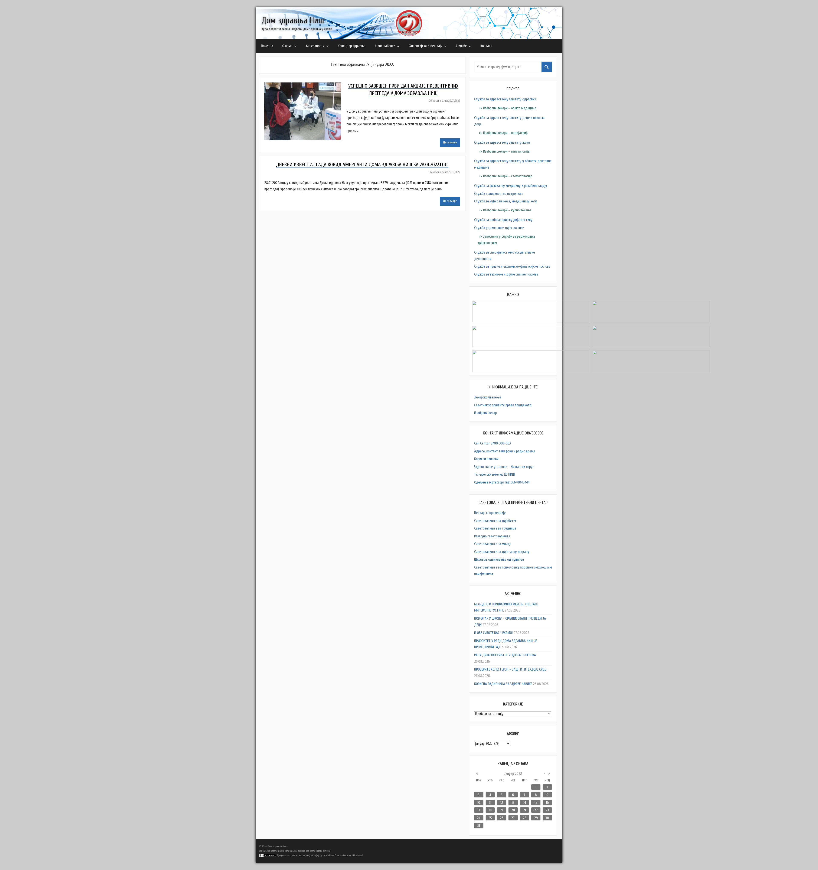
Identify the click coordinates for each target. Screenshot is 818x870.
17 (478, 810)
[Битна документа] (530, 304)
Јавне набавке (384, 46)
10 (478, 803)
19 (501, 810)
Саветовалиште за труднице (495, 528)
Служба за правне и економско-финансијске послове (512, 266)
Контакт (486, 46)
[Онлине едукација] (651, 354)
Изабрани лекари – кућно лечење (507, 210)
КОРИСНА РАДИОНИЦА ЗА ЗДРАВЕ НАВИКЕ (503, 684)
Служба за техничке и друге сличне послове (506, 274)
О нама (287, 46)
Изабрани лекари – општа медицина (509, 108)
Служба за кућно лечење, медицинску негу (505, 201)
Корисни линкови (486, 459)
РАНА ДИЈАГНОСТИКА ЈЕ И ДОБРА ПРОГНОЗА (505, 655)
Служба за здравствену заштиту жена (502, 142)
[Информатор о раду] (530, 329)
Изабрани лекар (485, 413)
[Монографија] (651, 329)
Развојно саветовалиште (492, 536)
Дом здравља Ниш (293, 20)
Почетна (267, 46)
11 (490, 803)
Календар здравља (351, 46)
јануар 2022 (513, 774)
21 (524, 810)
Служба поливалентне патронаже (498, 194)
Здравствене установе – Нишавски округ (504, 467)
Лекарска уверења (487, 397)
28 (524, 818)
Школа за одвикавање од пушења (499, 559)
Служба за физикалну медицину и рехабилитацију (510, 186)
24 (478, 818)
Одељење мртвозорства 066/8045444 (502, 482)
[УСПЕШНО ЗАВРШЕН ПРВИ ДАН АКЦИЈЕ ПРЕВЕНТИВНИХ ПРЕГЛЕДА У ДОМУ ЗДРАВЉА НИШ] (305, 86)
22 (536, 810)
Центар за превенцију (490, 513)
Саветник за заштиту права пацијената (502, 405)
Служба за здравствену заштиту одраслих (505, 99)
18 (490, 810)
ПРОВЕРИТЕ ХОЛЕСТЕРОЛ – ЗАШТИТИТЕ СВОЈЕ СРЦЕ (510, 669)
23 (547, 810)
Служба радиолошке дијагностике (499, 228)
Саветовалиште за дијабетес (495, 521)
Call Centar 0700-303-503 (492, 443)
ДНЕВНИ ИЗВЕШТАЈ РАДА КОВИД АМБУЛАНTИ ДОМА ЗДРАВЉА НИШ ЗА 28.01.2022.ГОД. (362, 164)
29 (536, 818)
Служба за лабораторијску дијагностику (503, 220)
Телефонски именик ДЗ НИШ (494, 474)
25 (490, 818)
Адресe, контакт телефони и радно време (504, 451)
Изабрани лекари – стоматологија (507, 176)
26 (501, 818)
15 (535, 803)
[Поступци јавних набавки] (651, 304)
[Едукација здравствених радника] (530, 354)
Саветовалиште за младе (492, 544)
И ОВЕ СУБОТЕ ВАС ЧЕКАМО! (493, 633)
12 (501, 803)
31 (478, 826)
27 (513, 818)
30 (547, 818)
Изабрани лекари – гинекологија (506, 151)
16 (547, 803)
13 (513, 803)
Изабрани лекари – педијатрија (506, 133)
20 (513, 810)
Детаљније (450, 142)
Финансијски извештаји (425, 46)
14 (524, 803)
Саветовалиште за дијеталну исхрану (501, 552)
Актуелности (315, 46)
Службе (461, 46)
